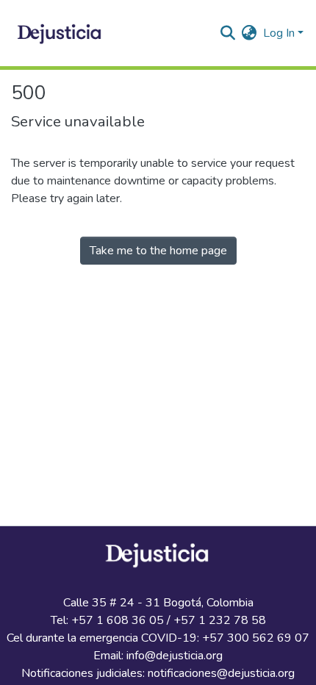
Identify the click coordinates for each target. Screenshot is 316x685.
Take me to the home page (158, 251)
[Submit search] (228, 33)
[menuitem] (249, 33)
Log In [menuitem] (279, 33)
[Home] (60, 33)
